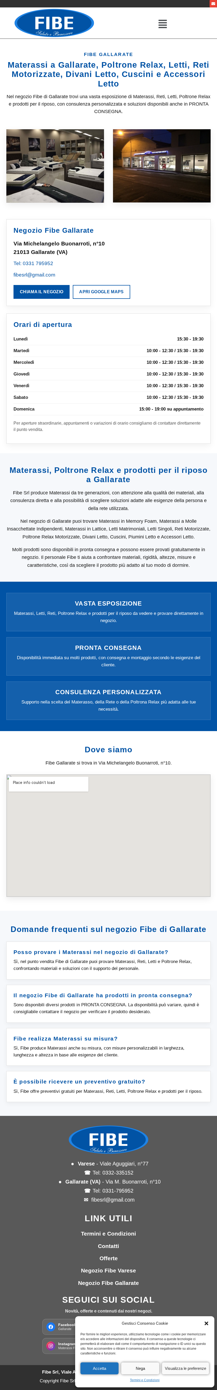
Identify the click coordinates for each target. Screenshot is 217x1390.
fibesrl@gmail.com (34, 275)
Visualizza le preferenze (185, 1368)
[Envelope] (213, 3)
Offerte (109, 1258)
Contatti (108, 1246)
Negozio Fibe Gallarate (108, 1283)
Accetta (99, 1368)
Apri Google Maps (101, 292)
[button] (206, 1323)
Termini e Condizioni (145, 1380)
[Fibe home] (108, 1139)
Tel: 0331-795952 (113, 1191)
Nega (140, 1368)
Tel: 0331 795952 (33, 263)
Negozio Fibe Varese (108, 1270)
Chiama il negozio (41, 292)
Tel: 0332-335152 (113, 1173)
